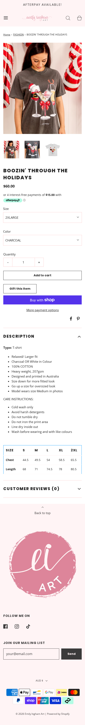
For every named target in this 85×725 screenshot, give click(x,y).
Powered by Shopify (58, 714)
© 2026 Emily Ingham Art (30, 714)
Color (7, 231)
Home (6, 34)
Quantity (9, 254)
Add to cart (42, 275)
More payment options (42, 310)
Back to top (42, 513)
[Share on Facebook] (70, 319)
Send (71, 654)
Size (6, 209)
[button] (11, 149)
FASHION (18, 34)
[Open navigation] (5, 17)
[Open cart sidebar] (79, 17)
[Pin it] (77, 319)
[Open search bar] (68, 17)
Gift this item (19, 289)
